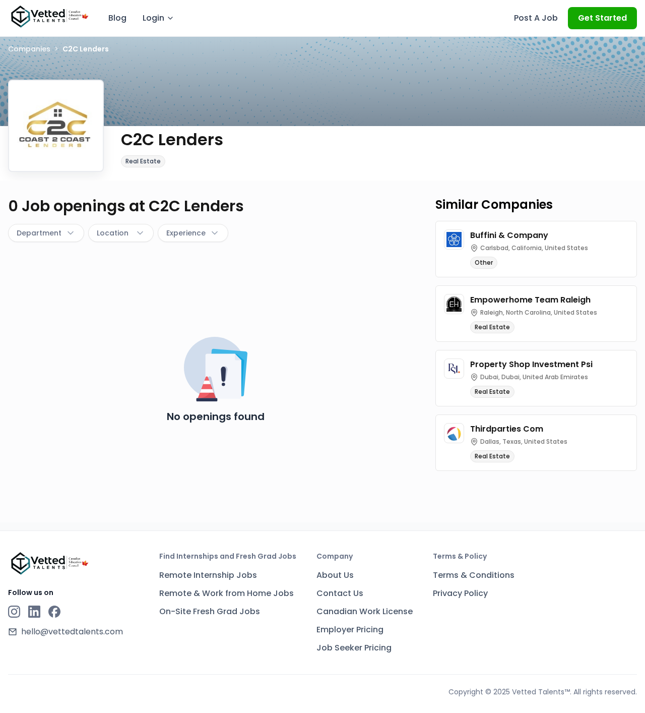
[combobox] (46, 233)
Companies (29, 49)
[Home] (49, 17)
